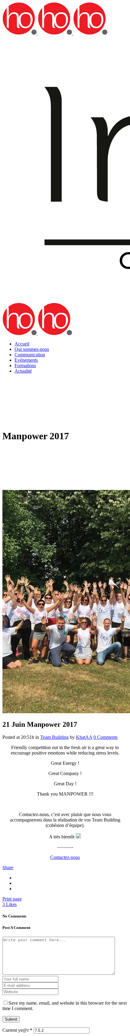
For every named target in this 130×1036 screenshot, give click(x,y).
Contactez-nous (65, 857)
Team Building (54, 737)
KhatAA (84, 737)
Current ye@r (17, 1030)
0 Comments (105, 737)
